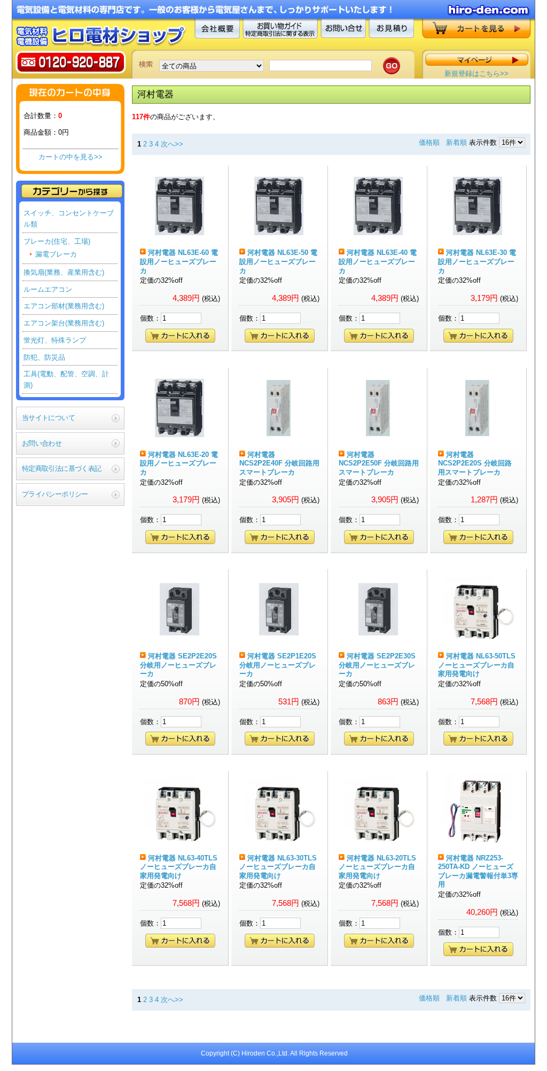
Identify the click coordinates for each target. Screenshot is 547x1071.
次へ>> (172, 144)
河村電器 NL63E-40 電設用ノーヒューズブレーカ (378, 261)
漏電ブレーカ (56, 254)
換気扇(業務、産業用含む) (64, 272)
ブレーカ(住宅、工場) (57, 241)
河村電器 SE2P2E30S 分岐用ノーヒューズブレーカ (377, 665)
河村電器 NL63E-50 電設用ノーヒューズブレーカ (278, 261)
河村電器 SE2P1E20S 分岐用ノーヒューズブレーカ (277, 665)
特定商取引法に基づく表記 (61, 468)
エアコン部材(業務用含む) (64, 306)
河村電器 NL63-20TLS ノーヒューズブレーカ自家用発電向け (377, 867)
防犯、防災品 (44, 357)
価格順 (429, 142)
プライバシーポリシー (55, 494)
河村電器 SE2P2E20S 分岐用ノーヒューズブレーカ (178, 665)
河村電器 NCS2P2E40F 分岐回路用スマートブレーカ (279, 463)
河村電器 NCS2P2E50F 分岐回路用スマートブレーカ (379, 463)
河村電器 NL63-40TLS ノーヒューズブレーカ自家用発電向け (178, 867)
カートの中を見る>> (70, 157)
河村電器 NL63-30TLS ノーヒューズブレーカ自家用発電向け (278, 867)
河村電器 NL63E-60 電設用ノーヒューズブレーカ (179, 261)
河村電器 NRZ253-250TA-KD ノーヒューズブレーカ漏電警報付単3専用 (478, 871)
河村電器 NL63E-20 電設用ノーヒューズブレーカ (179, 463)
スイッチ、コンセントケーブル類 (69, 218)
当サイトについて (48, 418)
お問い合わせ (41, 443)
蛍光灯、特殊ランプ (55, 340)
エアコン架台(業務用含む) (64, 323)
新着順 (456, 142)
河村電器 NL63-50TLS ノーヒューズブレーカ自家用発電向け (476, 665)
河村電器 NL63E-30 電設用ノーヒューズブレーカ (477, 261)
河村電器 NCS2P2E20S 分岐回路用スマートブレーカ (475, 463)
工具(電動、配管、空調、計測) (66, 379)
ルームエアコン (48, 289)
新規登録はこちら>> (476, 73)
